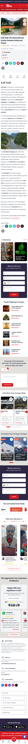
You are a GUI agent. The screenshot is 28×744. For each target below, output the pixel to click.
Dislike (10, 77)
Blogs (8, 13)
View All (25, 240)
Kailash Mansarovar (10, 9)
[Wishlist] (23, 5)
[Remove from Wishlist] (11, 399)
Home (2, 9)
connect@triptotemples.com (8, 663)
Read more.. (16, 629)
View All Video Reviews (14, 569)
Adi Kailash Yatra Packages (19, 13)
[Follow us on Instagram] (13, 685)
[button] (5, 283)
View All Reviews (14, 634)
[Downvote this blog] (11, 422)
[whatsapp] (10, 63)
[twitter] (22, 63)
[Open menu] (1, 5)
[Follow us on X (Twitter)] (16, 685)
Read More (5, 58)
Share (24, 77)
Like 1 (3, 77)
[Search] (20, 5)
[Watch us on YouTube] (6, 685)
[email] (3, 68)
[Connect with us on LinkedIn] (9, 685)
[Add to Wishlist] (25, 21)
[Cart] (27, 5)
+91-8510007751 (5, 674)
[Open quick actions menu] (24, 737)
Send (17, 77)
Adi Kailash (20, 9)
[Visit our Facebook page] (2, 685)
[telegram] (14, 63)
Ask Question (7, 385)
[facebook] (7, 63)
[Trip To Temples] (7, 5)
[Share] (24, 24)
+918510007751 (16, 218)
